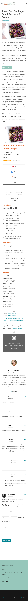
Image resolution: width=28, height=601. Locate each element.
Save (14, 177)
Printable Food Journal (6, 577)
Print (15, 182)
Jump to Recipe (7, 67)
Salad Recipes (11, 313)
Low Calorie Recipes (11, 318)
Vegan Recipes (12, 320)
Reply (25, 396)
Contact (3, 569)
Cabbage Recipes (17, 328)
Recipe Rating (21, 517)
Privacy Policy (5, 581)
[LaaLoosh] (9, 3)
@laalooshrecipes (15, 345)
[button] (3, 160)
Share (15, 172)
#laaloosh (14, 348)
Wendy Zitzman (6, 20)
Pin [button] (15, 166)
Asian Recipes (12, 315)
